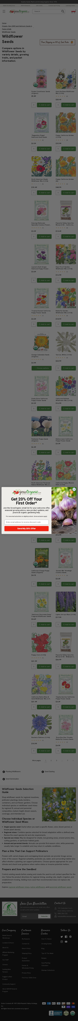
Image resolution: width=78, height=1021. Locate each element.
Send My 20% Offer (26, 528)
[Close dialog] (74, 489)
